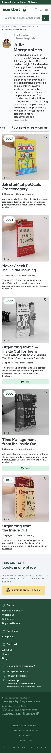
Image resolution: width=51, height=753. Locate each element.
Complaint (8, 636)
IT (28, 747)
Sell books (8, 619)
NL (32, 747)
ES (23, 747)
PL (46, 747)
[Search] (45, 18)
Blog (5, 658)
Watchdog (8, 615)
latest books (20, 2)
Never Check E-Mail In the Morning (19, 268)
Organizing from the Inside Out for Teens (20, 349)
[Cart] (41, 9)
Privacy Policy (25, 735)
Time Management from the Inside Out (19, 442)
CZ (4, 747)
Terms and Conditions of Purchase (25, 726)
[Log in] (36, 9)
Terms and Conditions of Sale (25, 731)
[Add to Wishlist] (45, 136)
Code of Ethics (25, 740)
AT (14, 747)
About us (7, 650)
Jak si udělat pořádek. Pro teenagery (21, 187)
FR (37, 747)
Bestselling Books (12, 610)
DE (19, 747)
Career (6, 654)
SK (9, 747)
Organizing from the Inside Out (16, 528)
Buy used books (11, 623)
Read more (7, 207)
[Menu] (46, 9)
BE (42, 747)
